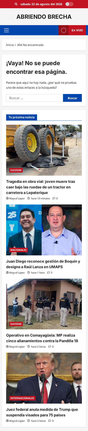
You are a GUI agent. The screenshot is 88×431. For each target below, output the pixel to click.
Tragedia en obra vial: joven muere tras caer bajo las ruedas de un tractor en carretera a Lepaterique (40, 187)
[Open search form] (16, 4)
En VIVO (77, 30)
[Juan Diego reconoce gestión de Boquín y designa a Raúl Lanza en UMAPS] (44, 229)
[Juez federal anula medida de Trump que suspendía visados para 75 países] (44, 378)
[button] (6, 30)
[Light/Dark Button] (69, 4)
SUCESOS (15, 170)
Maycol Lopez (17, 198)
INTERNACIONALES (22, 398)
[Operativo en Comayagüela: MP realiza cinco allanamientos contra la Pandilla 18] (44, 304)
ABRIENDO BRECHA (44, 16)
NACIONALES (18, 250)
